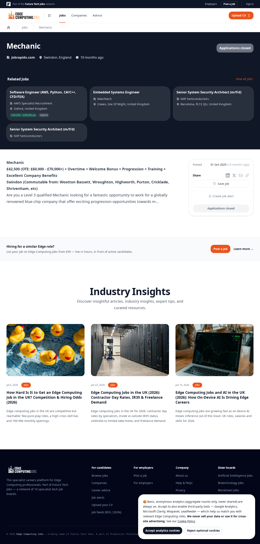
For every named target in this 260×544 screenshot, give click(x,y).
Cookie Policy (186, 521)
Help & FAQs (184, 483)
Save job (223, 184)
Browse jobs (100, 475)
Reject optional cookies (203, 530)
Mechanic (45, 27)
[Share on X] (234, 175)
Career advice (101, 490)
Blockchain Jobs (228, 490)
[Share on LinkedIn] (228, 175)
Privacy (180, 490)
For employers (143, 483)
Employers (211, 4)
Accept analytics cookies (162, 530)
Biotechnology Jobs (231, 483)
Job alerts (98, 497)
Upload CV (239, 15)
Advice (97, 15)
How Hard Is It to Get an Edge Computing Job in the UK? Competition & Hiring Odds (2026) (44, 397)
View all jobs (244, 79)
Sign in (250, 4)
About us (182, 475)
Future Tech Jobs (35, 4)
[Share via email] (241, 175)
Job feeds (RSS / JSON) (106, 512)
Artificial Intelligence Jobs (235, 475)
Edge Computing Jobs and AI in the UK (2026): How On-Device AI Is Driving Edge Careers (212, 397)
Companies (79, 15)
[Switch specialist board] (49, 15)
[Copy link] (247, 175)
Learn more (244, 249)
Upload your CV (102, 505)
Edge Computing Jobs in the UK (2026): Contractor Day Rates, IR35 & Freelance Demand (127, 397)
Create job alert (223, 196)
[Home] (8, 27)
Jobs (62, 15)
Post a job (229, 4)
